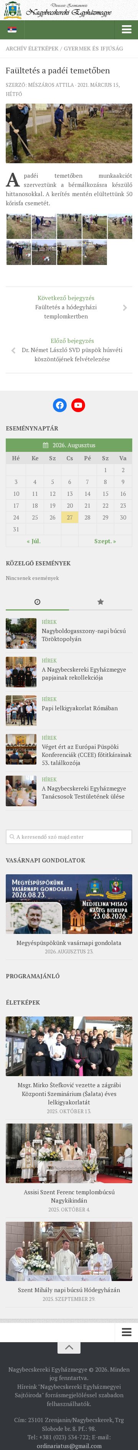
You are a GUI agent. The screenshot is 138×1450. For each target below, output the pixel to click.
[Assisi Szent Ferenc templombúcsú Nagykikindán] (69, 1153)
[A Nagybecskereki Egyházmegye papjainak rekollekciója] (21, 672)
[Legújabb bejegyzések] (37, 602)
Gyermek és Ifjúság (93, 48)
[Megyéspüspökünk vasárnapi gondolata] (69, 904)
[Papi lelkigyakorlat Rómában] (21, 710)
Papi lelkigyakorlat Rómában (80, 708)
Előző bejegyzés (72, 349)
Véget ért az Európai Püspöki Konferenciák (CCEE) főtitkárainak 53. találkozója (86, 754)
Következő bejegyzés (66, 307)
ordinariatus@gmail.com (69, 1446)
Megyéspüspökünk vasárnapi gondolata (69, 943)
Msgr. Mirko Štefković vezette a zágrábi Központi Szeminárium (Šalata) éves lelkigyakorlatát (69, 1093)
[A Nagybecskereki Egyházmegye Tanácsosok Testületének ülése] (21, 791)
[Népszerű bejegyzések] (100, 602)
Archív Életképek (32, 48)
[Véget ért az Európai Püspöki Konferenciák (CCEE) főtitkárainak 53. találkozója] (21, 749)
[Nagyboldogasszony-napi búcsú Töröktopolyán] (21, 633)
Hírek (49, 622)
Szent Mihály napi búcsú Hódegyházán (69, 1290)
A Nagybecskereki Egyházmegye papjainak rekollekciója (84, 673)
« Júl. (34, 541)
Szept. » (105, 541)
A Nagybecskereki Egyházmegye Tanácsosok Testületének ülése (84, 792)
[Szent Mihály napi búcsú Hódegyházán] (69, 1251)
